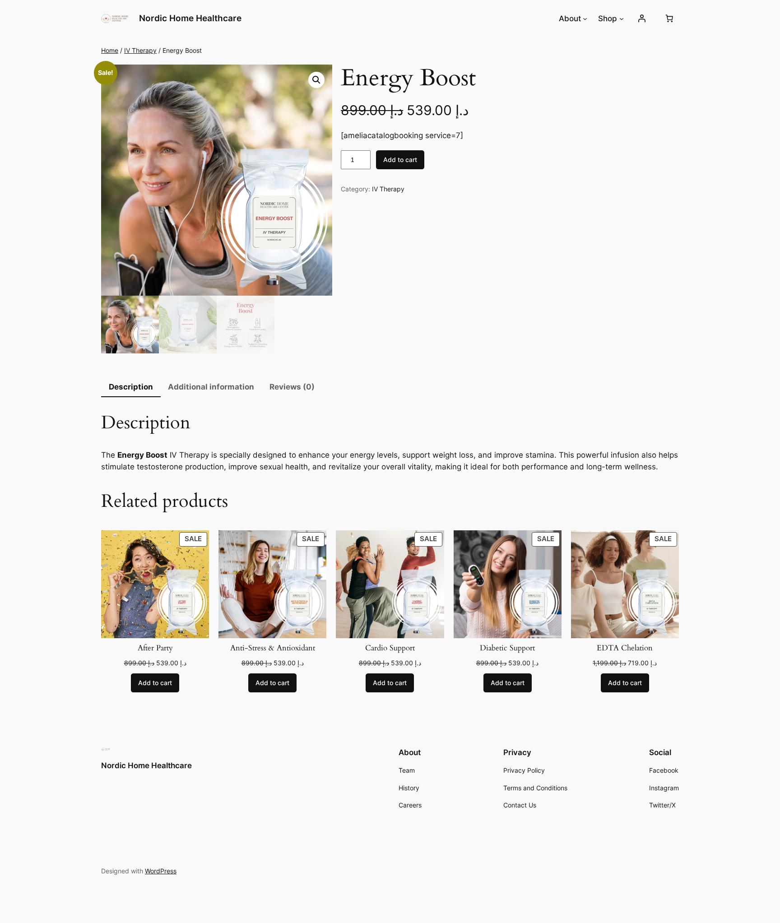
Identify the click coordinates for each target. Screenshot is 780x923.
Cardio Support (390, 648)
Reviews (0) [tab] (292, 386)
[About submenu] (585, 18)
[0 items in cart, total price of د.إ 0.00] (669, 18)
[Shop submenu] (621, 18)
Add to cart (400, 159)
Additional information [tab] (211, 386)
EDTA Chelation (625, 648)
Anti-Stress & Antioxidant (272, 648)
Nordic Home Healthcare (190, 18)
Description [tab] (131, 386)
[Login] (641, 18)
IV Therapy (140, 50)
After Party (155, 648)
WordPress (160, 871)
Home (109, 50)
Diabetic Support (507, 648)
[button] (316, 80)
